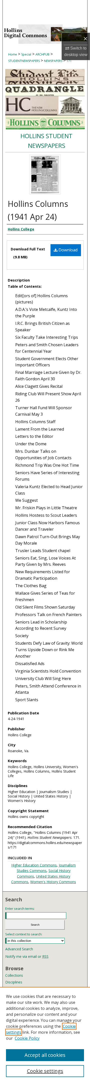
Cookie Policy (27, 1038)
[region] (45, 1035)
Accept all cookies (45, 1055)
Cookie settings (45, 1071)
